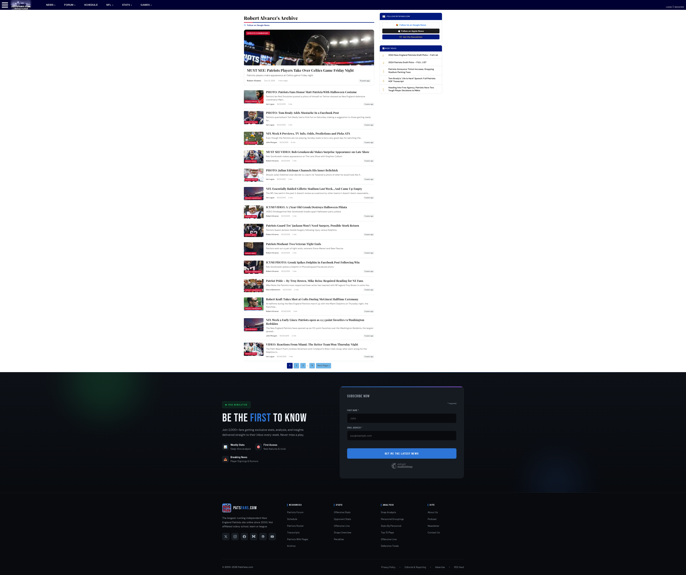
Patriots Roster (295, 525)
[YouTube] (272, 536)
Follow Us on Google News (412, 25)
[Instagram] (235, 536)
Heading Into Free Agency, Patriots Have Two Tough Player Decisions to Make (411, 89)
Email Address (354, 427)
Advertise (440, 567)
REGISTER (679, 7)
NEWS (51, 4)
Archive (291, 545)
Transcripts (293, 532)
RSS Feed (459, 567)
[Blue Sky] (253, 536)
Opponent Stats (342, 518)
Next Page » (323, 365)
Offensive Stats (342, 512)
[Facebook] (244, 536)
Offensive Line (342, 525)
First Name (353, 410)
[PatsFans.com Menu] (5, 5)
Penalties (339, 539)
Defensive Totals (390, 545)
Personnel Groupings (392, 518)
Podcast (432, 518)
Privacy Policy (388, 567)
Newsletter (433, 525)
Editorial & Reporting (415, 567)
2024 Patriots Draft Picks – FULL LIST (407, 62)
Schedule (292, 518)
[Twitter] (225, 536)
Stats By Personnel (391, 525)
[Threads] (263, 536)
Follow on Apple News (412, 31)
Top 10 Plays (387, 532)
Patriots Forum (295, 512)
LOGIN (669, 7)
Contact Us (434, 532)
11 (312, 365)
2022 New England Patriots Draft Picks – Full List (413, 55)
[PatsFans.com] (21, 5)
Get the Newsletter (412, 37)
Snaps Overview (342, 532)
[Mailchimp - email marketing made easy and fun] (401, 468)
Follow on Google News (258, 25)
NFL (109, 4)
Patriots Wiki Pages (297, 539)
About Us (433, 512)
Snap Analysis (388, 512)
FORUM (70, 4)
